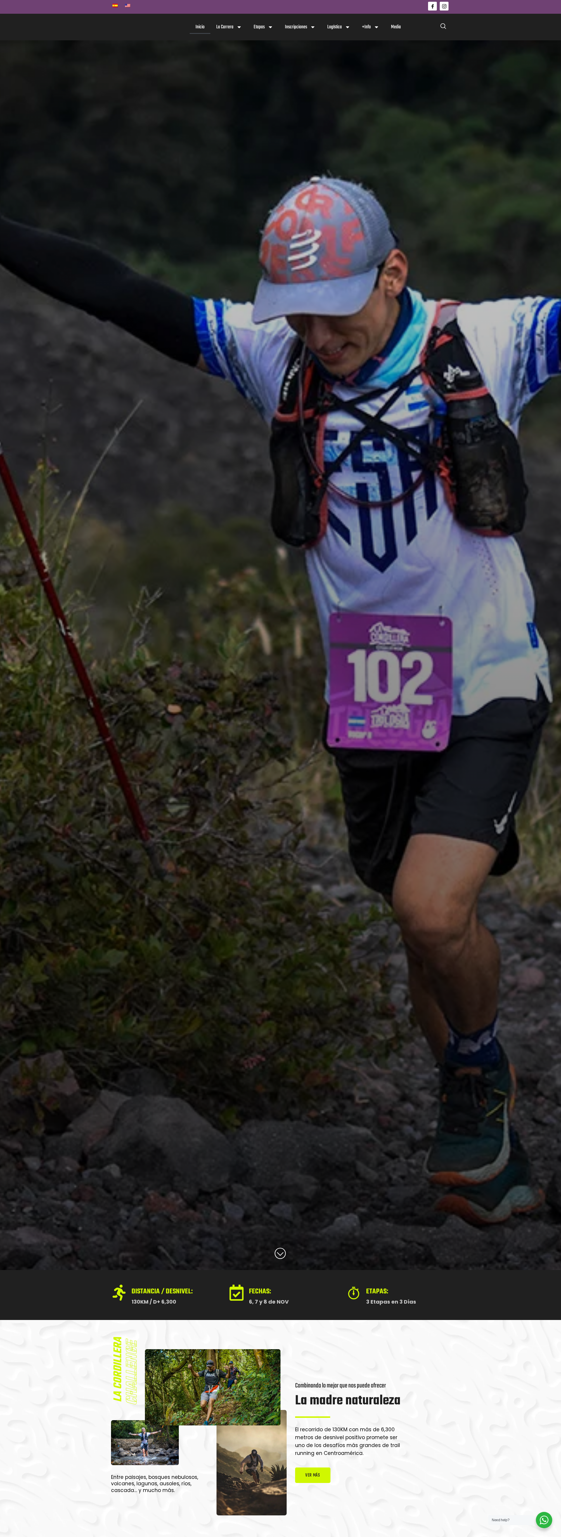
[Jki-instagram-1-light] (444, 6)
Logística (334, 27)
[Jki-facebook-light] (432, 6)
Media (396, 27)
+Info (366, 27)
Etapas (259, 27)
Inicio (200, 27)
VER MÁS (312, 1475)
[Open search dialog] (443, 27)
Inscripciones (296, 27)
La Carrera (224, 27)
